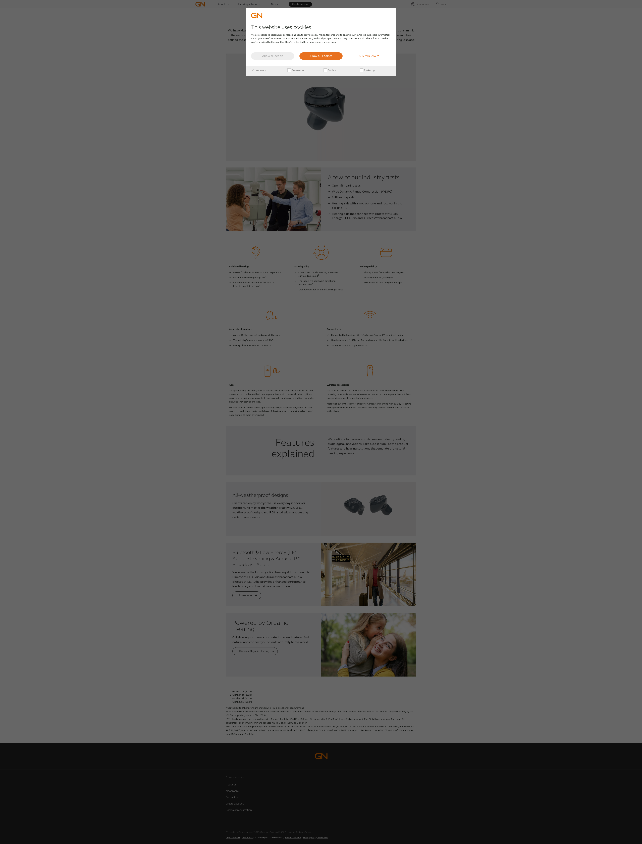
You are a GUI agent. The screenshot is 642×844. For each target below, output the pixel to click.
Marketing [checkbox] (369, 70)
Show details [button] (368, 56)
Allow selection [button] (272, 56)
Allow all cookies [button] (320, 56)
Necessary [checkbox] (260, 70)
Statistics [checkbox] (332, 70)
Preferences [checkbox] (297, 70)
